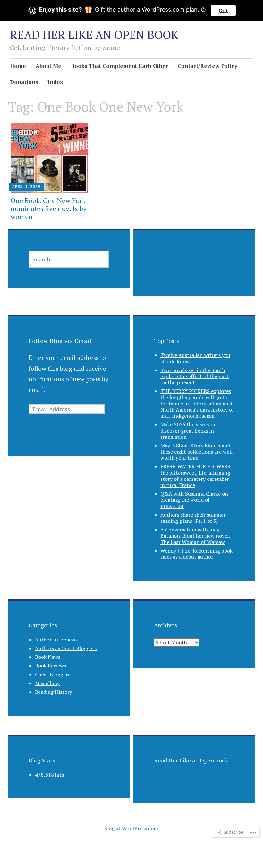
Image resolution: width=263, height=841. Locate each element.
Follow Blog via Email (60, 340)
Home (18, 66)
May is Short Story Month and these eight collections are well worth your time (196, 451)
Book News (47, 656)
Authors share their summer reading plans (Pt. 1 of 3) (193, 517)
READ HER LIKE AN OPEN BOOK (94, 34)
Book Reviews (50, 665)
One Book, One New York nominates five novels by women (49, 208)
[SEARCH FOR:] (69, 259)
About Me (48, 66)
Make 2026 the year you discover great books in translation (187, 430)
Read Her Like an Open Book (191, 760)
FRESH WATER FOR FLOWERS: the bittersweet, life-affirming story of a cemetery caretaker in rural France (196, 475)
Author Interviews (56, 639)
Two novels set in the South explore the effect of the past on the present (194, 376)
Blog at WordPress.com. (131, 828)
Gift (223, 10)
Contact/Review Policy (207, 66)
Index (55, 82)
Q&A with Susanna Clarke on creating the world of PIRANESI (194, 499)
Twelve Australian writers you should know (195, 358)
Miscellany (47, 683)
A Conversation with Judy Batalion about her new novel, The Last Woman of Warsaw (195, 535)
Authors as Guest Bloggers (66, 648)
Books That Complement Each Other (119, 66)
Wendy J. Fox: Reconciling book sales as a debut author (196, 553)
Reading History (53, 691)
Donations (24, 82)
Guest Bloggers (52, 674)
